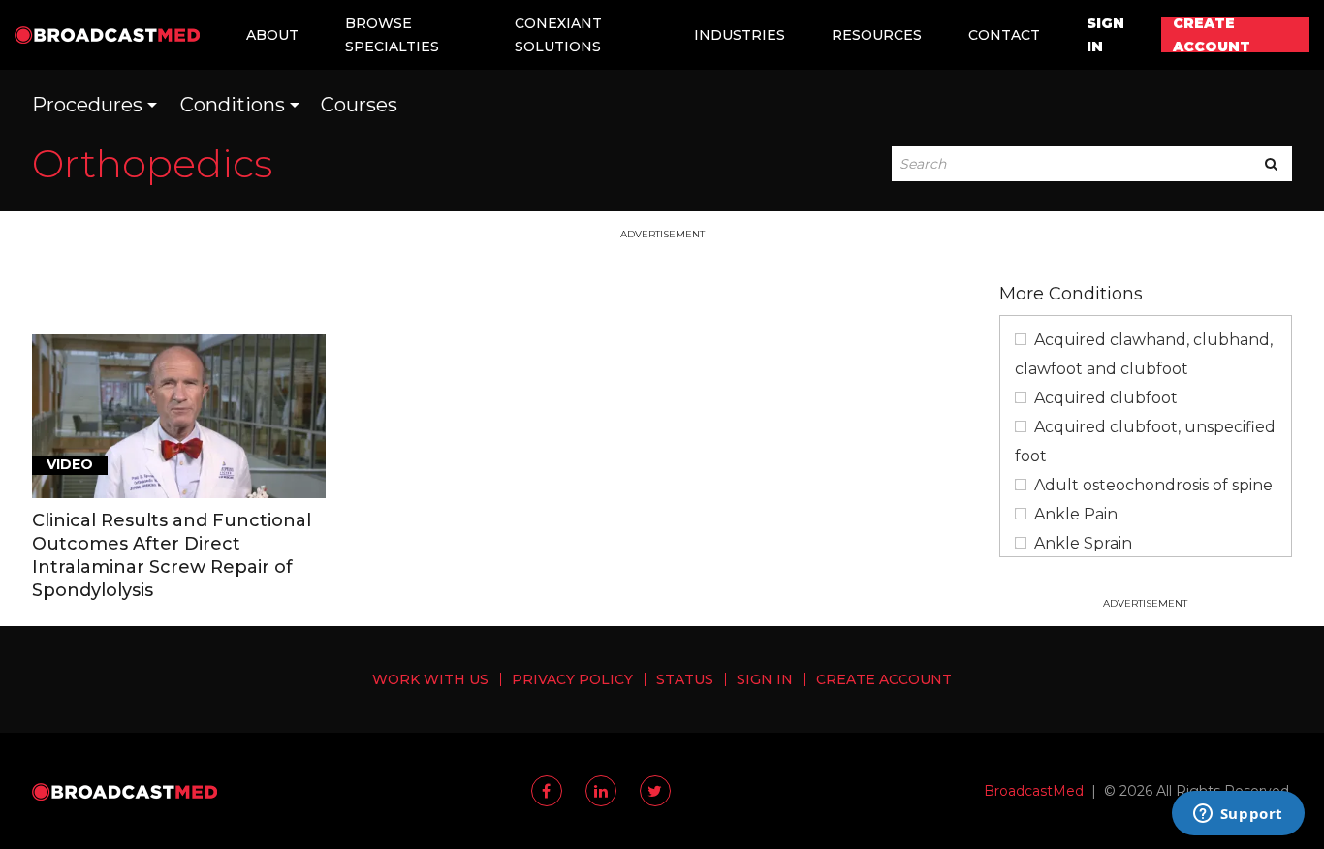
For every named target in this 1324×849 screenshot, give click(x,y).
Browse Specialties (392, 35)
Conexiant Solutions (558, 35)
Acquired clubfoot (1106, 398)
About (272, 35)
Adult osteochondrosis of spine (1153, 485)
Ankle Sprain (1083, 543)
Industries (739, 35)
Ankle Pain (1076, 514)
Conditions (232, 104)
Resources (877, 35)
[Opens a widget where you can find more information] (1238, 815)
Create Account (1211, 34)
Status (684, 679)
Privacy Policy (572, 679)
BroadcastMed (1034, 791)
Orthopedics (152, 163)
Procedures (87, 104)
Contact (1004, 35)
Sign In (1105, 35)
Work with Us (430, 679)
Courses (359, 104)
